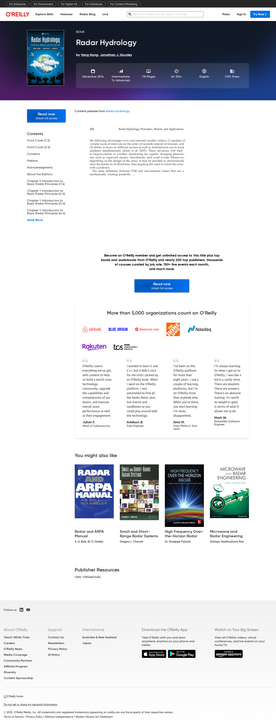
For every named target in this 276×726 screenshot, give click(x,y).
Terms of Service (14, 716)
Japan (86, 643)
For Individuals (93, 4)
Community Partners (18, 661)
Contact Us (56, 637)
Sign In (241, 14)
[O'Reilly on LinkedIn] (21, 610)
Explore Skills (44, 14)
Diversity (10, 672)
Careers (9, 643)
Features (66, 14)
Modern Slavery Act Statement (94, 716)
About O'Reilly (15, 629)
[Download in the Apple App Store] (154, 657)
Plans (226, 14)
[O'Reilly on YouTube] (28, 610)
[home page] (18, 14)
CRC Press (232, 76)
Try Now (258, 14)
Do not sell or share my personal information (30, 704)
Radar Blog (87, 14)
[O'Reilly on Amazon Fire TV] (229, 657)
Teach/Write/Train (17, 637)
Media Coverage (15, 655)
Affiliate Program (16, 666)
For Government (43, 4)
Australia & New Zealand (99, 637)
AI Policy (54, 655)
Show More (35, 220)
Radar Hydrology (118, 111)
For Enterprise (17, 4)
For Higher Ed (69, 4)
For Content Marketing (123, 4)
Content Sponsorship (18, 678)
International (93, 629)
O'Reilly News (13, 649)
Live (105, 14)
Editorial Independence (59, 716)
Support (55, 629)
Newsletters (56, 643)
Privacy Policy (57, 649)
